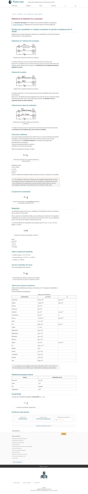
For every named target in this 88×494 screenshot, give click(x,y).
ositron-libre (18, 1)
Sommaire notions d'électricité (19, 438)
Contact (44, 487)
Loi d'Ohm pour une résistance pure (43, 418)
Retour (64, 434)
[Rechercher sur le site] (65, 5)
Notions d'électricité (38, 14)
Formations (53, 5)
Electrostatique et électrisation (17, 440)
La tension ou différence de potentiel (19, 450)
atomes (15, 65)
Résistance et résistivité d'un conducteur (19, 454)
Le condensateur (15, 458)
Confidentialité (37, 482)
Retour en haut (43, 466)
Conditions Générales (27, 482)
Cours (40, 5)
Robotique (28, 5)
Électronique (14, 5)
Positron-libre (20, 14)
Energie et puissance (23, 418)
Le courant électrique (16, 444)
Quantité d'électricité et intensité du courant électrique (22, 446)
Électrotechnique (30, 14)
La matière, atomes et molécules (18, 442)
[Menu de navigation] (75, 5)
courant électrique (18, 24)
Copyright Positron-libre (42, 489)
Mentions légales (16, 482)
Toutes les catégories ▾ (17, 462)
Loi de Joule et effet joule (16, 448)
